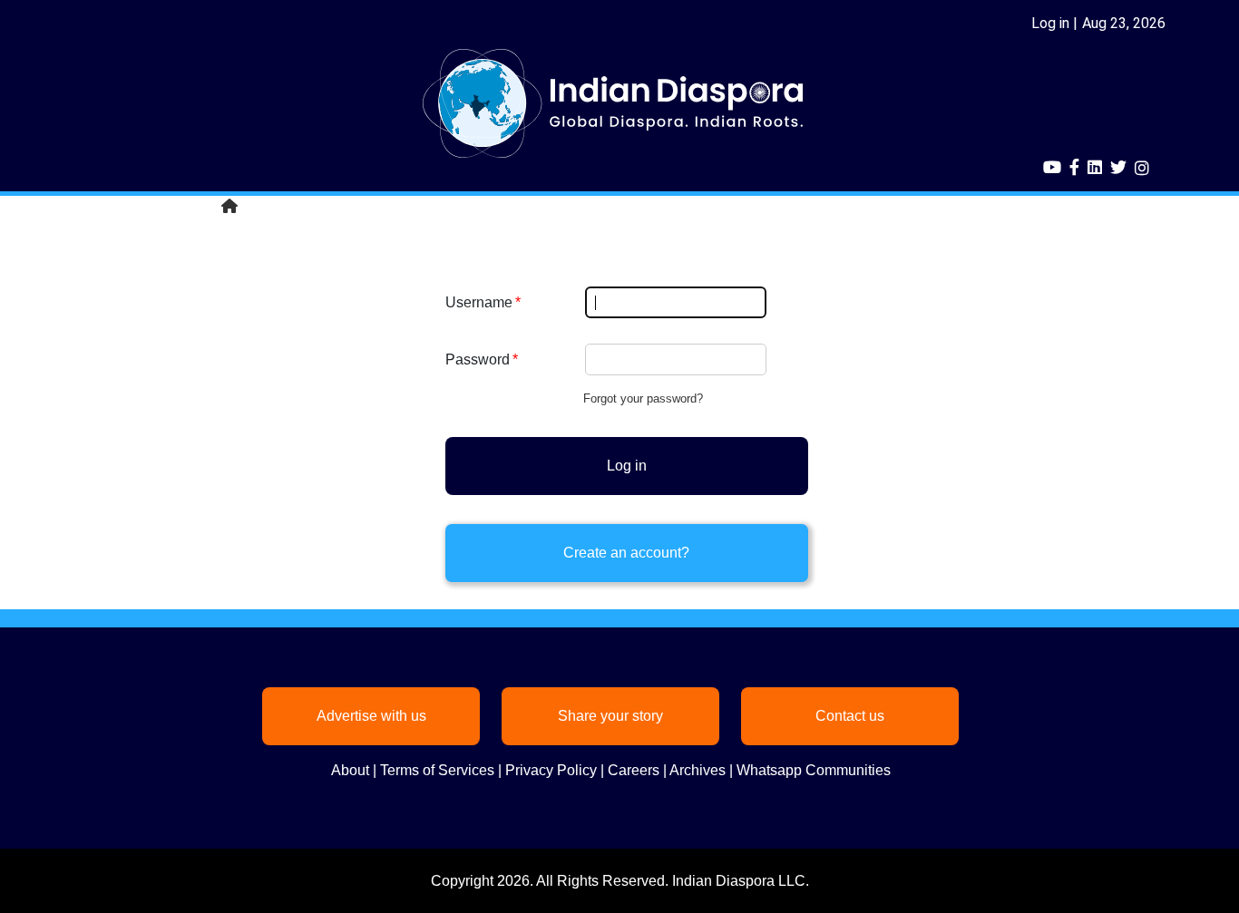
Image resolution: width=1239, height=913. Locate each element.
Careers (633, 770)
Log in (1050, 23)
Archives (697, 770)
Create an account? (626, 552)
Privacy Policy (551, 770)
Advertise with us (371, 716)
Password (477, 359)
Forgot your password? (643, 398)
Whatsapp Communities (814, 770)
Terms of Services (437, 770)
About (350, 770)
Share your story (610, 716)
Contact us (849, 716)
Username (478, 302)
